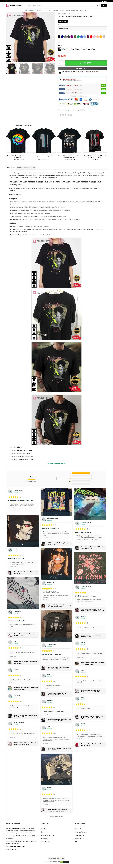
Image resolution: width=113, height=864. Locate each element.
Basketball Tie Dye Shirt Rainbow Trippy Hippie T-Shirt (18, 156)
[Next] (52, 37)
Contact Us (78, 829)
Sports (47, 10)
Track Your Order (79, 835)
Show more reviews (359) (56, 816)
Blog (42, 832)
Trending (39, 10)
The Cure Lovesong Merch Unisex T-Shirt (22, 456)
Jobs (61, 10)
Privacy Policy (44, 838)
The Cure (83, 110)
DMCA (76, 842)
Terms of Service (45, 842)
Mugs (68, 10)
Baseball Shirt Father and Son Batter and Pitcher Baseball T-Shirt (95, 156)
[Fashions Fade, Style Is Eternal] (14, 5)
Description (10, 167)
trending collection (49, 175)
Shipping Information (81, 832)
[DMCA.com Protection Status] (64, 861)
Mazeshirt (12, 190)
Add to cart (85, 63)
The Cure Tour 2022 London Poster (20, 453)
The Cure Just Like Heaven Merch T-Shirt (22, 459)
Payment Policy (79, 838)
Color (59, 33)
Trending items (62, 14)
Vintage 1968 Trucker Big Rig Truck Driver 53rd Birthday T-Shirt (69, 156)
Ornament (74, 10)
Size (59, 45)
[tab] (11, 167)
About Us (43, 829)
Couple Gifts (84, 10)
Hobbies (55, 10)
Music (70, 14)
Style (59, 25)
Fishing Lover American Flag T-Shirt (43, 156)
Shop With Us (29, 10)
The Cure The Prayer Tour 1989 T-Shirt (21, 450)
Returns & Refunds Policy (48, 835)
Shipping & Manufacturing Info (26, 167)
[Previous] (9, 37)
